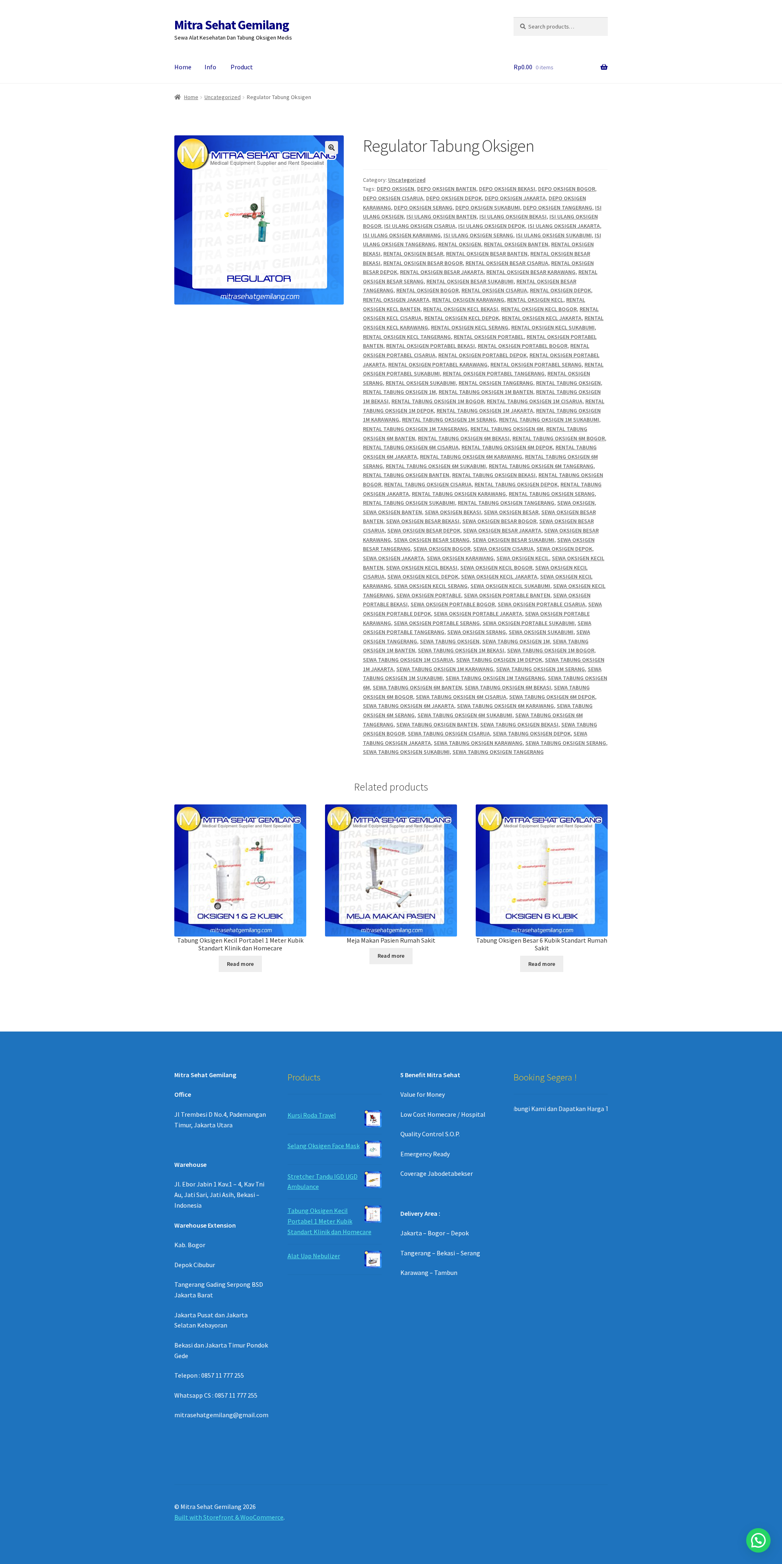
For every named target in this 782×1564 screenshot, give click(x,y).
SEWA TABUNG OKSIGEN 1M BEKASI (461, 650)
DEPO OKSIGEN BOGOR (566, 188)
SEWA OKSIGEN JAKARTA (393, 558)
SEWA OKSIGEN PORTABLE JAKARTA (478, 613)
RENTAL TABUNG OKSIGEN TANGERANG (506, 502)
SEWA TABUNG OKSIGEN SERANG (565, 743)
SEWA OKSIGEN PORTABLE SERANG (437, 623)
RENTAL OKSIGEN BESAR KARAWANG (531, 272)
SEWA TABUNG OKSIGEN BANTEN (436, 724)
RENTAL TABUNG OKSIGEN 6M (506, 429)
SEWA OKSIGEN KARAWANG (460, 558)
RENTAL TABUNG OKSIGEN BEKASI (494, 475)
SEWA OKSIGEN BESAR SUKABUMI (513, 539)
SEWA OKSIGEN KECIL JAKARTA (499, 576)
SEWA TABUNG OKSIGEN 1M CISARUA (408, 659)
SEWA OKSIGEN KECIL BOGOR (496, 567)
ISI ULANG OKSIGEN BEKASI (513, 216)
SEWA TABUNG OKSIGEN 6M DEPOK (552, 696)
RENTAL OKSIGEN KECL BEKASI (460, 309)
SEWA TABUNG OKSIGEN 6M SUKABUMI (464, 715)
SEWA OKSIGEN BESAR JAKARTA (502, 530)
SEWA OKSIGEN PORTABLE (428, 595)
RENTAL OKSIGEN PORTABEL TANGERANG (494, 373)
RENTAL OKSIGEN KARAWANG (468, 299)
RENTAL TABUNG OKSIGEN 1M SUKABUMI (549, 419)
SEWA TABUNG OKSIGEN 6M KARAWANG (505, 705)
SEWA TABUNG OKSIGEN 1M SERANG (540, 669)
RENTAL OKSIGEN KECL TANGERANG (407, 336)
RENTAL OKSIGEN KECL (535, 299)
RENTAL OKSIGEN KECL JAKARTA (542, 318)
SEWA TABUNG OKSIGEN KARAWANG (478, 743)
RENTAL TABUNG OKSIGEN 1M (399, 391)
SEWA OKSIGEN (576, 502)
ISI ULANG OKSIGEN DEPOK (491, 226)
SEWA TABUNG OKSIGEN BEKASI (519, 724)
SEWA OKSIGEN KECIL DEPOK (422, 576)
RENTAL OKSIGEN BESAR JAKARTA (441, 272)
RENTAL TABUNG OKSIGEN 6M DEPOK (507, 447)
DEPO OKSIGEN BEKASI (507, 188)
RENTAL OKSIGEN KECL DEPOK (461, 318)
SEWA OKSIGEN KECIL (522, 558)
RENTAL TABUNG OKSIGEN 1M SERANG (449, 419)
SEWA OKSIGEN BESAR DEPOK (423, 530)
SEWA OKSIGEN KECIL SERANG (431, 586)
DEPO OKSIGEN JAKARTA (515, 198)
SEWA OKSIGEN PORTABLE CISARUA (541, 604)
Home (182, 67)
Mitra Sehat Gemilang (231, 25)
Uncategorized (222, 97)
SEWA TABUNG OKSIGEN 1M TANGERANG (495, 678)
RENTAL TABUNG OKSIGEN (568, 383)
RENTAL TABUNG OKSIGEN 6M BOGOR (558, 438)
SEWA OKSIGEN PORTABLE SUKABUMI (529, 623)
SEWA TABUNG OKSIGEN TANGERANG (498, 751)
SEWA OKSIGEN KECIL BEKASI (421, 567)
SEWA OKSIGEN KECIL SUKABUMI (510, 586)
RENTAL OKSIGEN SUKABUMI (421, 383)
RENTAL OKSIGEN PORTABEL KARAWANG (438, 364)
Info (210, 67)
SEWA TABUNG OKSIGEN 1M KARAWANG (444, 669)
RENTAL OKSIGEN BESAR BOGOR (423, 263)
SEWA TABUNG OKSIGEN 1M (516, 641)
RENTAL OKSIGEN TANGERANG (496, 383)
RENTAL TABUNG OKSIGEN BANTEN (406, 475)
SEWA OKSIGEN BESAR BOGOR (499, 521)
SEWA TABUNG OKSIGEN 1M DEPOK (499, 659)
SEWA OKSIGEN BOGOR (441, 548)
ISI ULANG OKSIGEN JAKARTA (564, 226)
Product (242, 67)
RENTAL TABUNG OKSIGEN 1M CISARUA (534, 401)
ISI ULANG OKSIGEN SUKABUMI (554, 235)
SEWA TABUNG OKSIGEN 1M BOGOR (550, 650)
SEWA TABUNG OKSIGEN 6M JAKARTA (408, 705)
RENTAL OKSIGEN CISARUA (494, 290)
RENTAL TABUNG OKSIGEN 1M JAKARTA (485, 410)
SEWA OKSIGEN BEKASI (453, 512)
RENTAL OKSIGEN (459, 244)
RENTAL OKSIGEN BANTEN (516, 244)
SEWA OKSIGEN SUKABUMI (541, 632)
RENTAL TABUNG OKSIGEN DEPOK (516, 484)
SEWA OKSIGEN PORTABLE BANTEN (507, 595)
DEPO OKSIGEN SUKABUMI (487, 207)
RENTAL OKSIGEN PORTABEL (489, 336)
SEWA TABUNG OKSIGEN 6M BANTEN (417, 687)
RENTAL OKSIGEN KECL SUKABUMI (553, 327)
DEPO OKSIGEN (395, 188)
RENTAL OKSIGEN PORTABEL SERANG (536, 364)
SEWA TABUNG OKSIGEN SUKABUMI (406, 751)
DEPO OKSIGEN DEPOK (454, 198)
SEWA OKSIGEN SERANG (476, 632)
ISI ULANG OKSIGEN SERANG (478, 235)
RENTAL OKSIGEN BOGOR (427, 290)
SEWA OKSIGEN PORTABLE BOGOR (453, 604)
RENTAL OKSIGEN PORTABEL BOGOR (522, 345)
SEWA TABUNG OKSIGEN (449, 641)
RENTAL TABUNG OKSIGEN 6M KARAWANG (471, 456)
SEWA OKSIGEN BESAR (511, 512)
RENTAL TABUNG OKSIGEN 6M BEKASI (464, 438)
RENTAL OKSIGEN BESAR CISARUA (507, 263)
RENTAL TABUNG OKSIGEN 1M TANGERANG (415, 429)
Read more (240, 964)
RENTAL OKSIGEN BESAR (413, 253)
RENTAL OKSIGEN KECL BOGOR (539, 309)
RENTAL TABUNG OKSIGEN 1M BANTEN (486, 391)
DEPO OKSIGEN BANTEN (446, 188)
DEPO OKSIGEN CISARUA (393, 198)
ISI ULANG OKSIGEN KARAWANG (402, 235)
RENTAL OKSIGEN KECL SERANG (469, 327)
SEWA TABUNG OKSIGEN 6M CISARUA (461, 696)
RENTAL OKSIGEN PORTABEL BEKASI (430, 345)
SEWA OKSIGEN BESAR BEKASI (422, 521)
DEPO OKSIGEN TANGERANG (557, 207)
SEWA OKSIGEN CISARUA (503, 548)
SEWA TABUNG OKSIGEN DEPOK (532, 733)
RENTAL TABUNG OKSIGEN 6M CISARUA (411, 447)
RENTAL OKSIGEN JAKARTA (396, 299)
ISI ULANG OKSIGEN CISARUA (419, 226)
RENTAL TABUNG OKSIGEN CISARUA (428, 484)
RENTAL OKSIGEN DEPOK (560, 290)
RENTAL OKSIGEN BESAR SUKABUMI (470, 281)
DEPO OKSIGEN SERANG (423, 207)
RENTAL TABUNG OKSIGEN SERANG (552, 493)
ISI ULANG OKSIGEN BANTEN (441, 216)
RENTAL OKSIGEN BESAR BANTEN (486, 253)
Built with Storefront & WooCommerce (228, 1517)
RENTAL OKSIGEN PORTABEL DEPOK (482, 355)
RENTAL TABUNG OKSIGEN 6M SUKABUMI (436, 466)
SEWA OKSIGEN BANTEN (392, 512)
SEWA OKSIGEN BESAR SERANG (432, 539)
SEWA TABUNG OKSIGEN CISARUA (449, 733)
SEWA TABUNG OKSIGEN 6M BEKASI (508, 687)
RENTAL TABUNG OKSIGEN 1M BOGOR (437, 401)
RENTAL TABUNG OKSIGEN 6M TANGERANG (541, 466)
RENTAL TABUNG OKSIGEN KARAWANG (459, 493)
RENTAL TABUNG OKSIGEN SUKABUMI (409, 502)
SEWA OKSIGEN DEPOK (564, 548)
